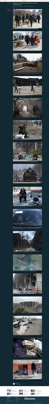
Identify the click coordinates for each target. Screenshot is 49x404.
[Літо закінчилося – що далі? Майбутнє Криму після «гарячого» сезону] (21, 394)
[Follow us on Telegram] (29, 398)
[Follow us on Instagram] (30, 398)
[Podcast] (33, 398)
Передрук (17, 399)
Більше (14, 7)
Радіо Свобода (8, 3)
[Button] (8, 9)
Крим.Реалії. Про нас (18, 398)
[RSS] (31, 398)
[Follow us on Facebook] (25, 398)
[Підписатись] (34, 398)
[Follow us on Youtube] (27, 398)
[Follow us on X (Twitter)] (26, 398)
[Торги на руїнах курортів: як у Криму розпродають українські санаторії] (9, 394)
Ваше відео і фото (9, 398)
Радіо (7, 399)
